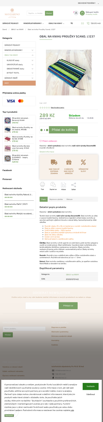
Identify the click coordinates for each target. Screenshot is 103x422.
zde (72, 410)
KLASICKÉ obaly (13, 60)
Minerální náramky (13, 50)
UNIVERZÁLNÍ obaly (15, 64)
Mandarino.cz (60, 378)
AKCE (7, 83)
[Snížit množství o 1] (41, 130)
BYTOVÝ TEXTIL (13, 73)
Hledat (49, 13)
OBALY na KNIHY (11, 55)
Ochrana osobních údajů (62, 336)
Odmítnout (90, 394)
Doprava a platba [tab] (56, 199)
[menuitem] (12, 23)
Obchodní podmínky (87, 3)
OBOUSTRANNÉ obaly (15, 69)
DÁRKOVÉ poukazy (12, 45)
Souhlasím (91, 386)
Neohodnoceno (57, 107)
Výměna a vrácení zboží (13, 367)
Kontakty (55, 340)
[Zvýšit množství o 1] (47, 130)
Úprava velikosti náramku (13, 375)
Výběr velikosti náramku (13, 371)
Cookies (55, 345)
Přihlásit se (68, 306)
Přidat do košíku (63, 129)
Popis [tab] (43, 199)
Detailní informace (47, 152)
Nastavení (9, 415)
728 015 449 (60, 374)
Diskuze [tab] (70, 199)
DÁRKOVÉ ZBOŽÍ (11, 78)
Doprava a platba (59, 327)
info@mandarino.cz (63, 370)
